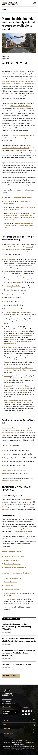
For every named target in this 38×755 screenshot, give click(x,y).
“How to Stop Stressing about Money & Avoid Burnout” (19, 208)
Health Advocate (19, 390)
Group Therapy (8, 586)
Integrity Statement (26, 746)
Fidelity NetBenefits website (16, 312)
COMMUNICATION (8, 733)
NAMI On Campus (9, 593)
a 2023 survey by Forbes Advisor (20, 106)
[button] (25, 63)
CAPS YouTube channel (11, 589)
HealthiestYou (7, 539)
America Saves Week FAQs (12, 481)
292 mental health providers (21, 531)
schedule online (19, 282)
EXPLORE (5, 720)
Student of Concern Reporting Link (15, 568)
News (4, 9)
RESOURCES (6, 729)
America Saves (15, 430)
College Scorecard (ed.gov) (18, 748)
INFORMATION (7, 724)
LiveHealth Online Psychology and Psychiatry (18, 368)
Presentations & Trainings (12, 564)
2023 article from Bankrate (19, 135)
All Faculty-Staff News (9, 675)
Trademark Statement (19, 744)
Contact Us (19, 750)
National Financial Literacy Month (14, 81)
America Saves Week (8, 428)
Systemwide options (6, 712)
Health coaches (9, 259)
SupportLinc (8, 386)
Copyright (6, 742)
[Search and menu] (34, 3)
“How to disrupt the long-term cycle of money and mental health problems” (19, 215)
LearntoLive (8, 376)
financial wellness (14, 249)
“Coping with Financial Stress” (22, 198)
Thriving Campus (9, 599)
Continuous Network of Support (14, 556)
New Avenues (26, 388)
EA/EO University (15, 746)
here (11, 339)
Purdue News (6, 58)
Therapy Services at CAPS (12, 578)
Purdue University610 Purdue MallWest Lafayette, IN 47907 (8, 701)
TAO (5, 607)
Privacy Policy (30, 748)
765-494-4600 (6, 707)
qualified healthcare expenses (18, 335)
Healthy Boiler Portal (13, 286)
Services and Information (12, 560)
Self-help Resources (10, 582)
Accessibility (6, 746)
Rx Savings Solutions (10, 347)
